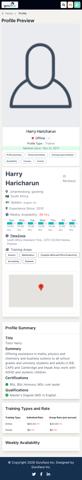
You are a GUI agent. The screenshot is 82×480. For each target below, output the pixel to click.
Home (9, 13)
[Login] (70, 5)
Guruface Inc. (41, 467)
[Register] (77, 5)
